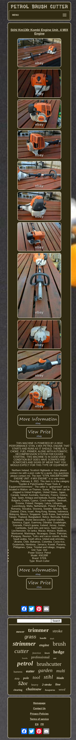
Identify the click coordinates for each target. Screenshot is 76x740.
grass (30, 636)
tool (36, 677)
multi (60, 671)
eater (30, 671)
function (36, 653)
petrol (25, 663)
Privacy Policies (39, 713)
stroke (58, 631)
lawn (47, 653)
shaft (52, 638)
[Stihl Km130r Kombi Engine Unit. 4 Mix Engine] (39, 53)
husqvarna (50, 690)
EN (36, 724)
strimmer (24, 643)
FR (42, 724)
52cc (23, 683)
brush (59, 643)
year (54, 658)
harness (18, 671)
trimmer (38, 630)
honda (24, 658)
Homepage (39, 703)
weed (62, 689)
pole (26, 678)
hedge (58, 652)
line (58, 684)
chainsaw (33, 689)
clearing (17, 690)
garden (45, 670)
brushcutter (49, 664)
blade (60, 678)
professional (40, 657)
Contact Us (39, 708)
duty (17, 678)
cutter (21, 651)
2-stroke (47, 684)
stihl (48, 677)
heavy (34, 684)
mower (20, 631)
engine (44, 645)
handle (43, 638)
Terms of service (39, 719)
